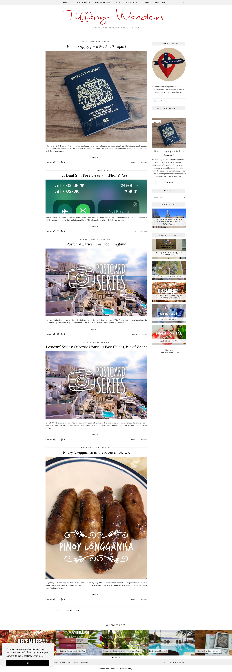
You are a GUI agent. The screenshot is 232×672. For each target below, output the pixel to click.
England (105, 342)
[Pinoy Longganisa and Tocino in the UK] (96, 578)
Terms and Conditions (109, 669)
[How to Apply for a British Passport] (96, 141)
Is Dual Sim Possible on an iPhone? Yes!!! (96, 175)
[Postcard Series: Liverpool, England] (96, 315)
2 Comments (141, 231)
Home (66, 2)
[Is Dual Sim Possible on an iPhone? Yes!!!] (96, 213)
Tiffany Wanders (116, 17)
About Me (160, 2)
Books (145, 2)
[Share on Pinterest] (62, 162)
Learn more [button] (38, 656)
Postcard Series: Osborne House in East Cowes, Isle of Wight (96, 346)
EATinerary (106, 447)
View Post (96, 157)
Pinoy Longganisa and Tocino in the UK (96, 452)
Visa (118, 2)
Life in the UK (102, 2)
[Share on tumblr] (65, 162)
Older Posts (70, 610)
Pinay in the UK (103, 42)
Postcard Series (105, 239)
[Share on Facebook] (54, 162)
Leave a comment (138, 162)
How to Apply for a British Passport (96, 46)
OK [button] (28, 663)
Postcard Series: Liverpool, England (96, 244)
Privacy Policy (126, 669)
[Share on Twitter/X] (58, 162)
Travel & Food (82, 2)
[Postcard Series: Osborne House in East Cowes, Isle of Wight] (96, 418)
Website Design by (175, 662)
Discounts (131, 2)
